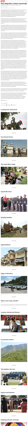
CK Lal (1, 6)
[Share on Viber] (13, 105)
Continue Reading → (14, 160)
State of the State (5, 6)
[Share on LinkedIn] (8, 105)
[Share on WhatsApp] (10, 105)
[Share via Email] (14, 105)
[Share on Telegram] (11, 105)
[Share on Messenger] (6, 105)
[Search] (25, 1)
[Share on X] (3, 105)
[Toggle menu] (26, 1)
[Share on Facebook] (5, 105)
